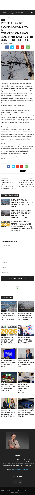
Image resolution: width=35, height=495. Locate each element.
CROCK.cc (21, 493)
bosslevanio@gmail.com (20, 469)
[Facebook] (15, 482)
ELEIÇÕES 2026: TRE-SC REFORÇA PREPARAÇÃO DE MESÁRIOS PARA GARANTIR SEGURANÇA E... (8, 341)
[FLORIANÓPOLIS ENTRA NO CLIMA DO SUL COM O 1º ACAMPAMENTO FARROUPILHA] (9, 377)
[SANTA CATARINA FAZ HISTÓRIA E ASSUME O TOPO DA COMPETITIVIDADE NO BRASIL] (5, 202)
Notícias (3, 20)
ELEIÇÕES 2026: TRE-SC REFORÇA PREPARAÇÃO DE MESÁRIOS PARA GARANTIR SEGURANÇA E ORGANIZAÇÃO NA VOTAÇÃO (22, 226)
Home (2, 17)
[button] (32, 12)
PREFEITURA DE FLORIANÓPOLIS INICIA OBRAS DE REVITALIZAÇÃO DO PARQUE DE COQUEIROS (8, 184)
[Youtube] (20, 482)
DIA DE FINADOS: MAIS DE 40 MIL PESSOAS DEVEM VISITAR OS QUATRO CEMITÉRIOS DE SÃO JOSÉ (26, 183)
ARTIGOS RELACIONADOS (10, 195)
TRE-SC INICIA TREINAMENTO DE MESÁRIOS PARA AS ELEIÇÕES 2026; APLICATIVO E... (24, 388)
